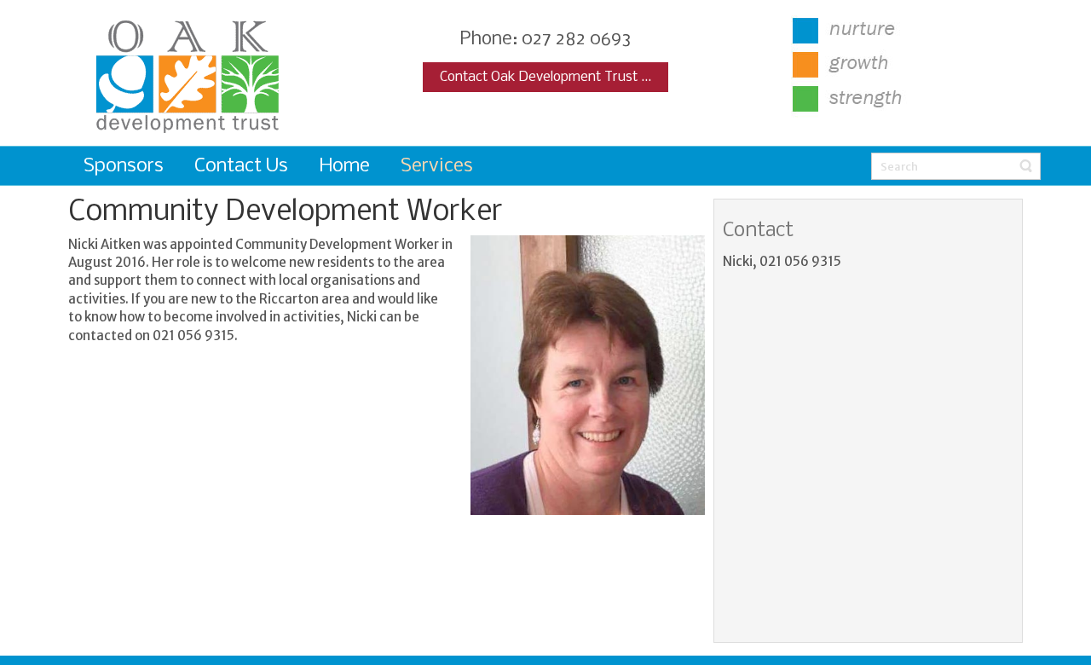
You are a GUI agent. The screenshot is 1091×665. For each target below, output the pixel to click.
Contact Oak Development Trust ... (545, 77)
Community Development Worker (285, 212)
